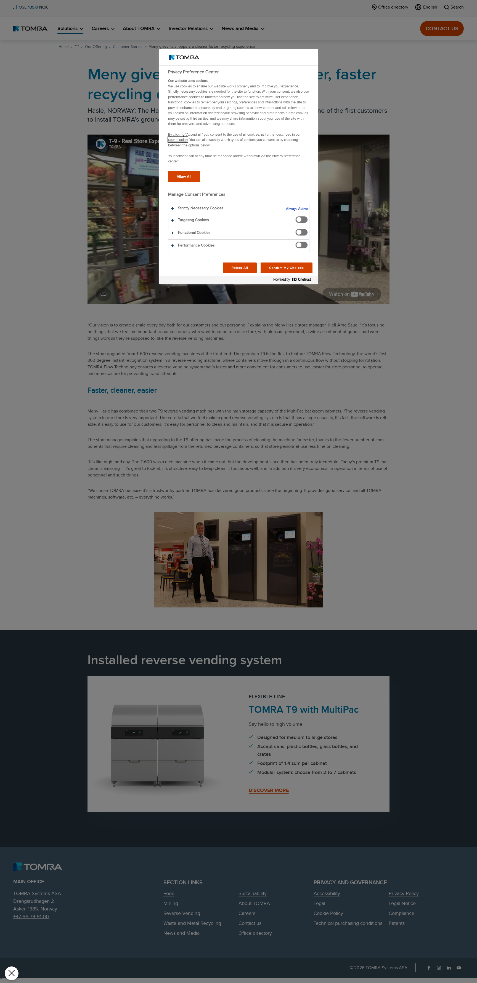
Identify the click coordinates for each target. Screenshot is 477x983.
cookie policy (178, 139)
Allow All (184, 176)
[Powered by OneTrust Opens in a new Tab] (294, 280)
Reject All (240, 267)
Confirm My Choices (286, 267)
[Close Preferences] (11, 973)
